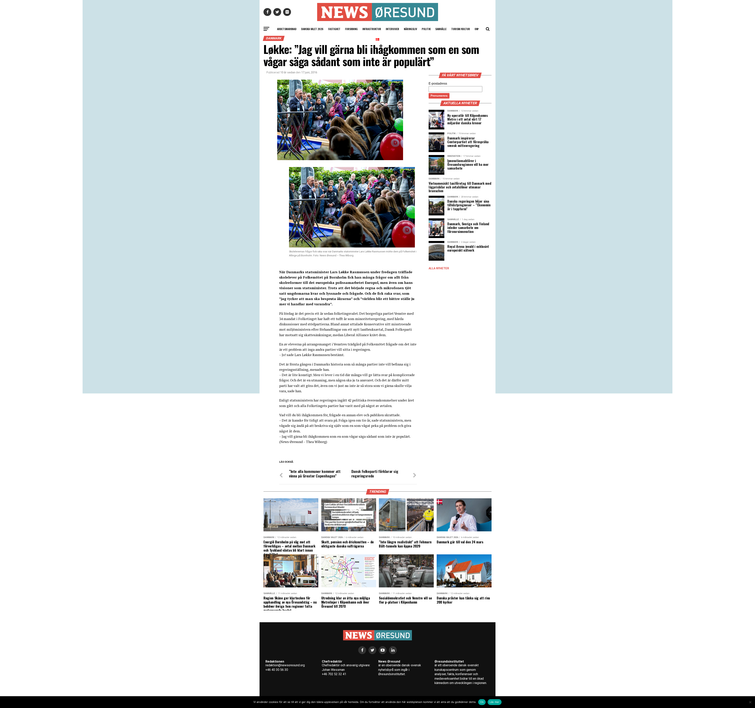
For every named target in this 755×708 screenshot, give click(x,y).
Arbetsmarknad (286, 29)
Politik (426, 29)
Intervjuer (392, 29)
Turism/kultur (460, 29)
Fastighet (334, 29)
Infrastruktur (371, 29)
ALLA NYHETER (439, 268)
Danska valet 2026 (312, 29)
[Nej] (750, 702)
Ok (482, 701)
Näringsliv (410, 29)
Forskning (351, 29)
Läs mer (495, 701)
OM (476, 29)
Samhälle (441, 29)
